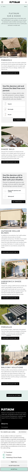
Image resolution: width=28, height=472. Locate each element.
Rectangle (10, 109)
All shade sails (17, 201)
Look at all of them (14, 395)
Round (9, 114)
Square (10, 104)
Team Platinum (5, 429)
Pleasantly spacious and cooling (14, 191)
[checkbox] (6, 452)
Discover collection (9, 73)
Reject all (14, 462)
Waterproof (11, 196)
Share (25, 6)
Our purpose (4, 427)
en (26, 2)
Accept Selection (14, 465)
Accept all (14, 469)
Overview (23, 432)
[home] (14, 2)
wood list (8, 334)
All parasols (18, 120)
